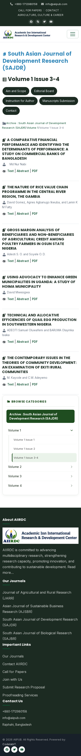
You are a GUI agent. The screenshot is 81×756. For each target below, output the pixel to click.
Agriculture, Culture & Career (41, 15)
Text (10, 171)
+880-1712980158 (26, 4)
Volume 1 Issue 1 (24, 439)
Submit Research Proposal (23, 687)
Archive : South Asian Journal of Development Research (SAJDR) (33, 416)
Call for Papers (30, 10)
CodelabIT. (9, 744)
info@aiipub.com (56, 4)
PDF (35, 171)
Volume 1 (32, 127)
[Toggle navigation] (73, 34)
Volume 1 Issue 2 (24, 448)
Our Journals (13, 656)
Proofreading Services (20, 695)
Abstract (23, 171)
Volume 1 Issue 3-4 (26, 457)
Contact (52, 10)
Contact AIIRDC (14, 664)
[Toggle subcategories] (72, 430)
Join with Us (12, 679)
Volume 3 (15, 476)
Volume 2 (15, 466)
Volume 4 (15, 485)
